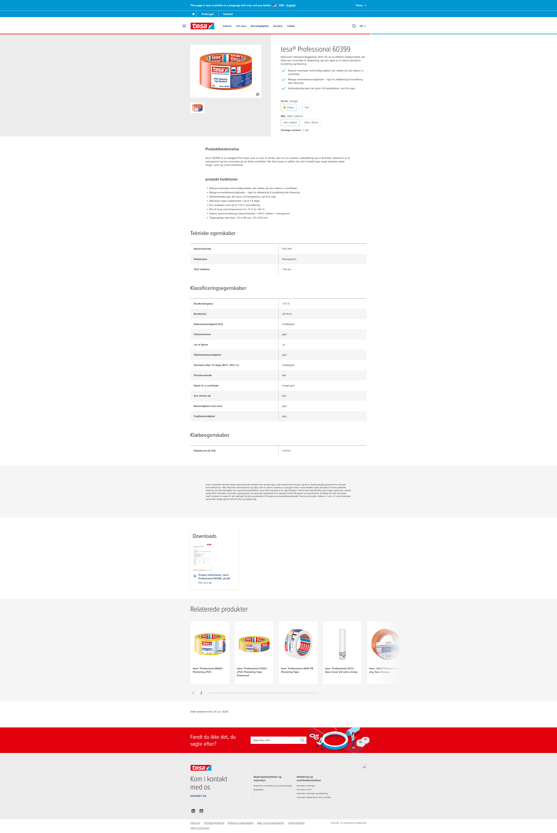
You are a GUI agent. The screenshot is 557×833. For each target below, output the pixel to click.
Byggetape (258, 789)
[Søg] (354, 26)
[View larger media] (257, 94)
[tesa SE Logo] (202, 26)
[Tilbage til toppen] (364, 767)
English (291, 5)
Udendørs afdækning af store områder (314, 797)
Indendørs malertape (306, 785)
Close (359, 5)
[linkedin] (193, 812)
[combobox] (275, 740)
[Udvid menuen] (184, 26)
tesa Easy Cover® (304, 789)
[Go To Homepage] (193, 14)
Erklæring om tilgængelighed (241, 823)
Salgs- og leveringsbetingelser (270, 823)
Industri (228, 14)
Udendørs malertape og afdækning (312, 793)
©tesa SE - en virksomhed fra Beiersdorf (348, 823)
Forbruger (207, 14)
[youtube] (201, 812)
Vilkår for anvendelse (199, 828)
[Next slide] (201, 693)
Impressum (195, 823)
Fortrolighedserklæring (214, 823)
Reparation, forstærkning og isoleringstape (273, 785)
